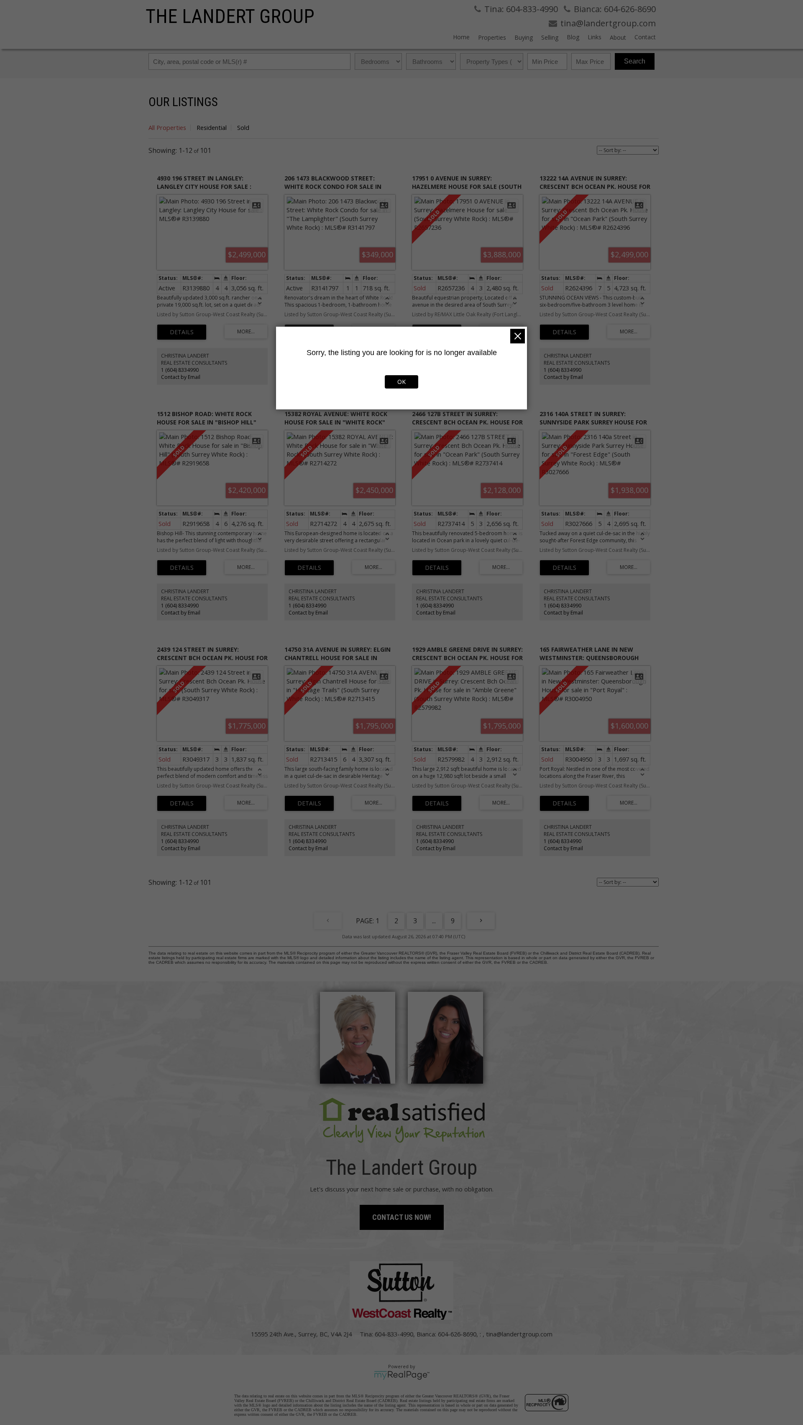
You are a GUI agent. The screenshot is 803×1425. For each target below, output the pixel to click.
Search (634, 61)
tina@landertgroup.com (519, 1334)
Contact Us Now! (401, 1217)
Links (594, 37)
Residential (212, 127)
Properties (492, 37)
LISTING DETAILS (181, 332)
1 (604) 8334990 (180, 369)
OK (401, 382)
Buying (523, 37)
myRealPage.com (401, 1375)
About (618, 37)
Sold (243, 127)
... (434, 920)
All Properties (167, 127)
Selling (549, 37)
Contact (645, 37)
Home (461, 37)
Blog (573, 37)
